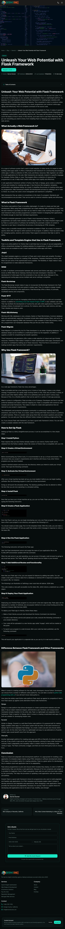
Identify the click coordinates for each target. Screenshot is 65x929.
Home (3, 50)
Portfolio (36, 892)
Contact (36, 887)
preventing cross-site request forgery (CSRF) (30, 301)
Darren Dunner (12, 74)
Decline (50, 922)
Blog (8, 50)
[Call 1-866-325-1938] (58, 2)
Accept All (57, 922)
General (13, 50)
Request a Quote (7, 69)
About (35, 884)
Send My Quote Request (33, 856)
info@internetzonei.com (9, 909)
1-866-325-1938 (8, 904)
